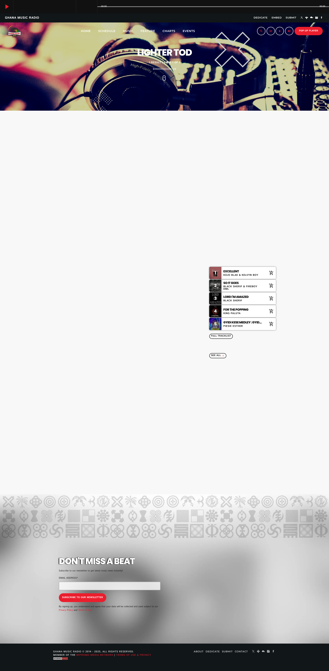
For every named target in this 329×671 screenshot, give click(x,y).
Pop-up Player (308, 31)
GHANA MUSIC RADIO (22, 18)
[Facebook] (321, 18)
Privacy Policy (66, 610)
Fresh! (231, 241)
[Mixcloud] (311, 18)
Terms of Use (84, 610)
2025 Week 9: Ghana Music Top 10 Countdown (250, 459)
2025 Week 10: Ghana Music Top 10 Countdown (247, 439)
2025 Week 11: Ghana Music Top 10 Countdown (250, 420)
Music (68, 228)
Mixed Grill (235, 222)
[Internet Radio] (60, 663)
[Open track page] (93, 6)
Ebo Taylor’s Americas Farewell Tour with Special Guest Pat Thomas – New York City (230, 566)
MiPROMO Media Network (94, 655)
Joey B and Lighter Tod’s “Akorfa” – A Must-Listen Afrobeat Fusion (122, 240)
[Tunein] (306, 18)
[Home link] (14, 31)
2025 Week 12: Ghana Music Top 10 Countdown (247, 401)
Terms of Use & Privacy (133, 655)
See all (218, 355)
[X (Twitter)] (301, 18)
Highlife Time (227, 171)
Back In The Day (238, 202)
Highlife (221, 163)
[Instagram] (316, 18)
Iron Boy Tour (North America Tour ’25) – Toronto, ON (228, 605)
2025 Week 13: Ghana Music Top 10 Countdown (247, 381)
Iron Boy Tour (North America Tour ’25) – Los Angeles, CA (231, 585)
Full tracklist (221, 336)
